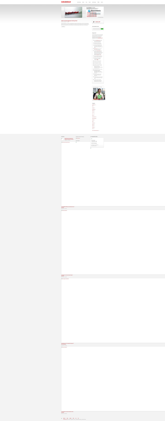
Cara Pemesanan (94, 2)
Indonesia (98, 54)
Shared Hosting (79, 2)
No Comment (69, 140)
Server (86, 2)
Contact (70, 418)
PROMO (98, 2)
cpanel (93, 125)
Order (67, 418)
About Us (102, 2)
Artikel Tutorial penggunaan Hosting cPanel (69, 20)
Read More (63, 26)
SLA (75, 418)
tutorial (93, 124)
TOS (78, 418)
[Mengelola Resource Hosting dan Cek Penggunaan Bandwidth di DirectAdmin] (62, 139)
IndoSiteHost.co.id (65, 419)
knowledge (93, 109)
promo (93, 115)
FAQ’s (73, 418)
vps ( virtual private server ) (95, 130)
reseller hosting (94, 118)
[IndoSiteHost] (66, 1)
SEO (92, 121)
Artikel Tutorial (95, 48)
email (92, 128)
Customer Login (97, 21)
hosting (93, 107)
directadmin (93, 104)
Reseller (83, 2)
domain (93, 110)
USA (100, 54)
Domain (90, 2)
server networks (98, 50)
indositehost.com (98, 40)
